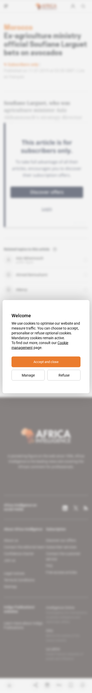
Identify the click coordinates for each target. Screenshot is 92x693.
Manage (28, 375)
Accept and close (46, 361)
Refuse (64, 375)
